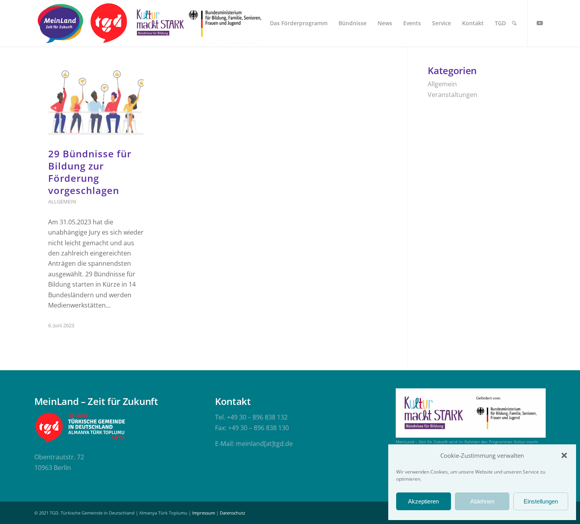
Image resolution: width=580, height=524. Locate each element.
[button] (564, 455)
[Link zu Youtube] (540, 23)
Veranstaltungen (452, 94)
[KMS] (159, 23)
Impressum (203, 513)
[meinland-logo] (60, 23)
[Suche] (514, 23)
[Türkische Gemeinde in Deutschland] (108, 23)
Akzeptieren (423, 501)
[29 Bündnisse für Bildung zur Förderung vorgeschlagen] (96, 102)
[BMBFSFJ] (225, 23)
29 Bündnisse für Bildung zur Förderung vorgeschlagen (89, 172)
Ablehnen (482, 501)
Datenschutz (232, 513)
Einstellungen (541, 501)
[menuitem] (298, 23)
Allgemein (62, 201)
